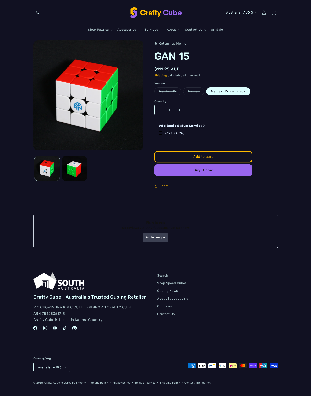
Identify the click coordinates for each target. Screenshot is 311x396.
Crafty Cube (52, 382)
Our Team (164, 306)
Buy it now (203, 170)
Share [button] (164, 186)
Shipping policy (170, 382)
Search (162, 275)
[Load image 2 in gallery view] (74, 168)
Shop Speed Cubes (172, 283)
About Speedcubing (173, 298)
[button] (38, 13)
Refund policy (99, 382)
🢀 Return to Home (170, 43)
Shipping (160, 75)
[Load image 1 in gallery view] (47, 168)
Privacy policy (121, 382)
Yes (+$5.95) (174, 133)
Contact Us (166, 314)
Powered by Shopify (73, 382)
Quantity (160, 101)
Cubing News (167, 291)
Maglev (196, 92)
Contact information (197, 382)
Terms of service (145, 382)
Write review (155, 237)
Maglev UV (170, 92)
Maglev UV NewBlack (228, 91)
